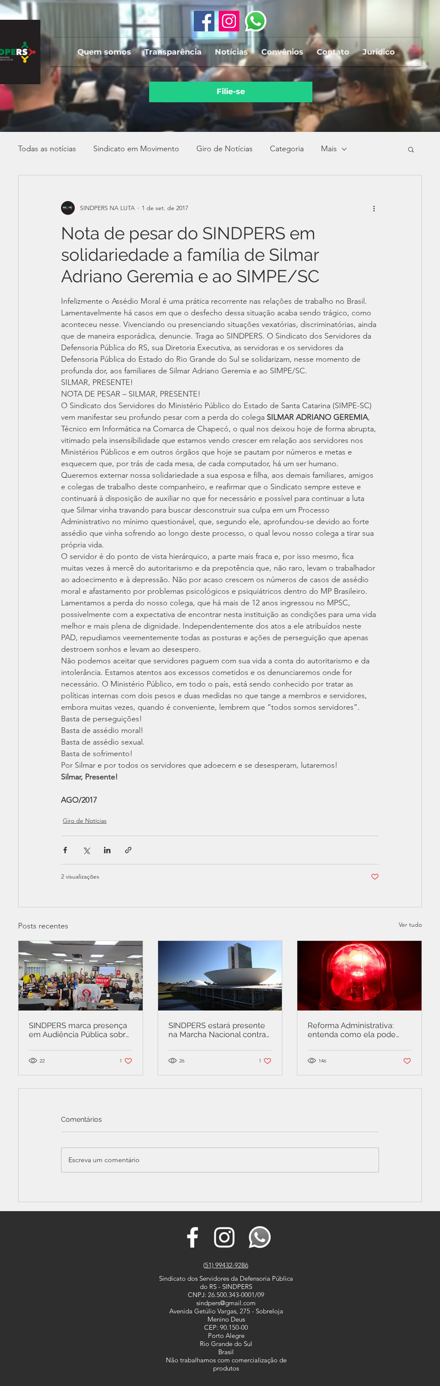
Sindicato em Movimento (136, 148)
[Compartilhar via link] (128, 850)
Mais (329, 148)
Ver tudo (410, 924)
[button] (104, 52)
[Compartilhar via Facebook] (65, 850)
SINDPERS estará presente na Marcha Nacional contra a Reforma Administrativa (217, 1030)
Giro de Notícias (224, 148)
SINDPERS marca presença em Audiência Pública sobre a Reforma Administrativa (79, 1030)
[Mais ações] (374, 208)
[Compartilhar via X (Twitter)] (86, 850)
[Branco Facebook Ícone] (192, 1237)
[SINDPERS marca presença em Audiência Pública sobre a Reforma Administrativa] (80, 975)
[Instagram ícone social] (229, 21)
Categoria (287, 148)
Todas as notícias (47, 148)
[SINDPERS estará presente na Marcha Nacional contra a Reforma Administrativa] (220, 975)
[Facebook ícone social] (204, 21)
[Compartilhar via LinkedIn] (107, 850)
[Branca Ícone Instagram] (224, 1237)
